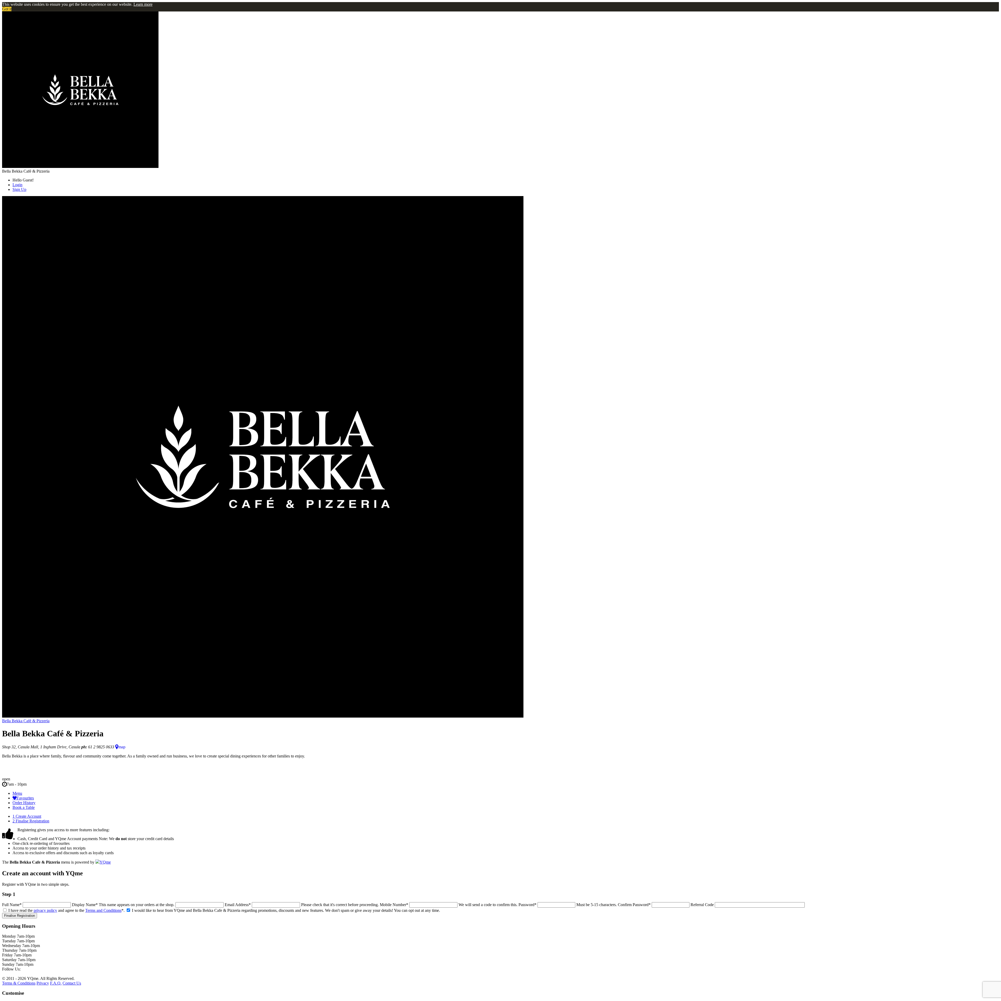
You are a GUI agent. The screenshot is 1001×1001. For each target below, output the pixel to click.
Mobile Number (394, 904)
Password (527, 904)
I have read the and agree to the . (66, 910)
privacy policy (45, 910)
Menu (17, 793)
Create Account (27, 816)
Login (17, 185)
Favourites (25, 798)
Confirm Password (634, 904)
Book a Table (24, 807)
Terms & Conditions (18, 983)
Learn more (142, 4)
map (121, 747)
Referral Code (702, 904)
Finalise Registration (31, 821)
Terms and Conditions (103, 910)
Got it (6, 9)
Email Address (238, 904)
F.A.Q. (56, 983)
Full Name (12, 904)
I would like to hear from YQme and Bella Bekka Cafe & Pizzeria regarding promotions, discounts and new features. (228, 910)
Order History (24, 802)
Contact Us (72, 983)
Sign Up (19, 189)
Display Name (85, 904)
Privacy (42, 983)
